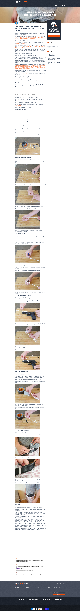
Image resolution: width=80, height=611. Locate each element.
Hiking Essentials (52, 3)
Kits (56, 5)
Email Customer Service (28, 589)
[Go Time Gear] (21, 2)
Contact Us (54, 1)
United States (24, 43)
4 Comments (28, 22)
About (17, 589)
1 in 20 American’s (24, 73)
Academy (61, 5)
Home (48, 589)
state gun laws (18, 105)
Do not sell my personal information (40, 607)
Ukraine (17, 43)
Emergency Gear (41, 3)
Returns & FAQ (40, 589)
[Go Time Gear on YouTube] (60, 583)
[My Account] (64, 5)
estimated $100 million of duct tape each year (30, 124)
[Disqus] (30, 545)
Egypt (44, 42)
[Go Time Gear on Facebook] (57, 583)
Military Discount (47, 1)
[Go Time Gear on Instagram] (63, 583)
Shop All (34, 3)
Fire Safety (61, 3)
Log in (59, 1)
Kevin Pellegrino (21, 22)
